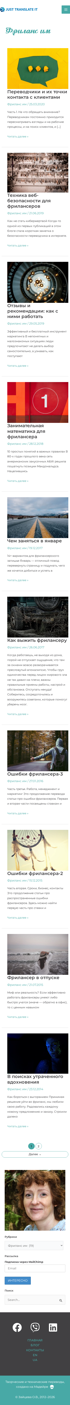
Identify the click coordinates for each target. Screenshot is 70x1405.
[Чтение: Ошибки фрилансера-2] (37, 850)
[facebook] (35, 1327)
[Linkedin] (53, 1327)
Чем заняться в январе (34, 540)
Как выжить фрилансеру (37, 640)
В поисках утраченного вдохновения (35, 1079)
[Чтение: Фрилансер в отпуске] (37, 954)
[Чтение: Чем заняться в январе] (37, 517)
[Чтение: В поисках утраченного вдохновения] (37, 1053)
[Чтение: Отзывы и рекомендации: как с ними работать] (37, 282)
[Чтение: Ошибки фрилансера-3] (37, 751)
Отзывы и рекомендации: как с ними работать (32, 311)
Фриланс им (17, 104)
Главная (35, 1340)
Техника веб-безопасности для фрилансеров (29, 201)
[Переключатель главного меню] (66, 9)
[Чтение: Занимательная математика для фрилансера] (37, 402)
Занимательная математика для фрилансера (26, 431)
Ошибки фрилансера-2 (35, 873)
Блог (35, 1345)
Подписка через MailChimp (24, 1261)
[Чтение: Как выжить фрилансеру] (37, 617)
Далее (35, 1154)
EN (35, 1355)
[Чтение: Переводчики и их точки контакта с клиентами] (37, 68)
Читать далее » (17, 136)
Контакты (35, 1350)
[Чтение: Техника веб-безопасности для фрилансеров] (37, 172)
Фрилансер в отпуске (33, 977)
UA (35, 1360)
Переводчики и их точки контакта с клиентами (37, 94)
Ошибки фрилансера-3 (35, 774)
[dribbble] (17, 1327)
